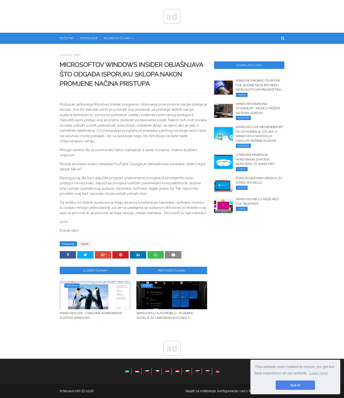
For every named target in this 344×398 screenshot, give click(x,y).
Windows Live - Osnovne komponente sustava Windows (91, 315)
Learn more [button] (318, 373)
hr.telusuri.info (70, 391)
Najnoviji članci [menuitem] (117, 38)
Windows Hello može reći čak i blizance (257, 201)
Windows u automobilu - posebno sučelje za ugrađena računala (165, 315)
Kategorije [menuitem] (89, 38)
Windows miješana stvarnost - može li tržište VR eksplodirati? (258, 108)
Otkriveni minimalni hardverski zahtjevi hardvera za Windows (255, 159)
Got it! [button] (295, 385)
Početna (65, 55)
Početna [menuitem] (67, 38)
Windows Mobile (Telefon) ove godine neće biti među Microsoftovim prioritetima (259, 85)
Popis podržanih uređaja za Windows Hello (259, 180)
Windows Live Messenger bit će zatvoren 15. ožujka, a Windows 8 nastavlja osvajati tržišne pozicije (259, 133)
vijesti (77, 55)
